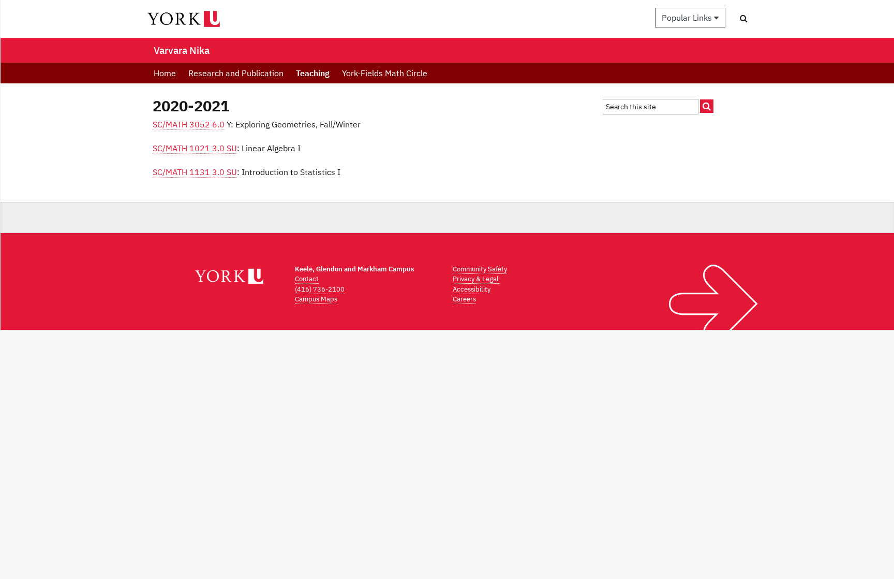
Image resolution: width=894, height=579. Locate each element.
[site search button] (706, 106)
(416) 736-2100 (320, 289)
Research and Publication (236, 73)
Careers (464, 299)
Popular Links (688, 17)
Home (165, 73)
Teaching (313, 73)
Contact (307, 278)
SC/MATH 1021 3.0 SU (195, 148)
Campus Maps (316, 299)
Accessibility (471, 289)
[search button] (744, 18)
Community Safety (480, 269)
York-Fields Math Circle (384, 73)
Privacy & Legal (476, 278)
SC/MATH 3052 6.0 (189, 124)
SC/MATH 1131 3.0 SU (195, 172)
